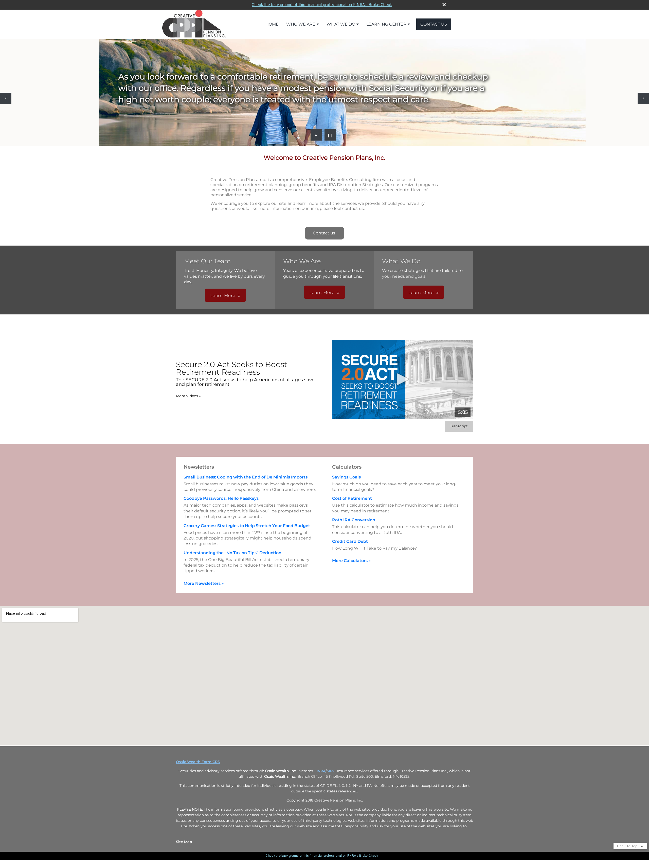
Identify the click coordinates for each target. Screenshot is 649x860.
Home (272, 24)
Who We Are (300, 24)
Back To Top (628, 846)
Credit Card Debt (350, 541)
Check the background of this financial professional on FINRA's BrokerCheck (322, 4)
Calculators (347, 467)
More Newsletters (204, 583)
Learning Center (386, 24)
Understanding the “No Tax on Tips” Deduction (232, 552)
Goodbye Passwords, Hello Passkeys (221, 498)
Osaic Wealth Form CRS (198, 761)
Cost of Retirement (352, 498)
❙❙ (330, 135)
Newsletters (199, 467)
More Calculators (351, 560)
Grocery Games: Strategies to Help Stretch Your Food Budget (247, 525)
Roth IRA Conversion (353, 519)
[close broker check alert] (444, 5)
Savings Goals (346, 477)
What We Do (341, 24)
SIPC (331, 771)
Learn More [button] (223, 295)
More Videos (188, 396)
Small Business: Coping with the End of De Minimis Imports (246, 477)
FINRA (320, 771)
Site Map (184, 841)
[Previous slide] (5, 98)
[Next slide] (643, 98)
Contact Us (433, 24)
